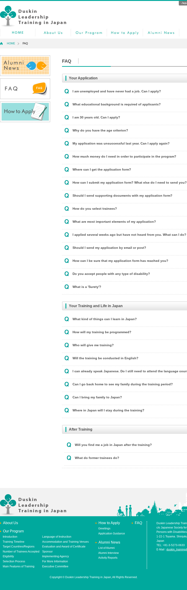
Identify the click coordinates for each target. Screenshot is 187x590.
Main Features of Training (18, 566)
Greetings (104, 528)
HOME (17, 32)
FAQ (138, 523)
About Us (53, 32)
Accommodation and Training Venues (65, 541)
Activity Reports (107, 557)
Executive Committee (55, 566)
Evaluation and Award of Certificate (64, 546)
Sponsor (47, 551)
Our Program (89, 32)
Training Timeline (13, 541)
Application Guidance (111, 533)
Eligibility (8, 556)
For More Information (55, 561)
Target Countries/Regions (18, 546)
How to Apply (125, 32)
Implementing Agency (55, 556)
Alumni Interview (108, 553)
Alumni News (161, 32)
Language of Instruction (56, 536)
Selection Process (14, 561)
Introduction (10, 536)
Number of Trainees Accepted (21, 551)
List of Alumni (106, 548)
